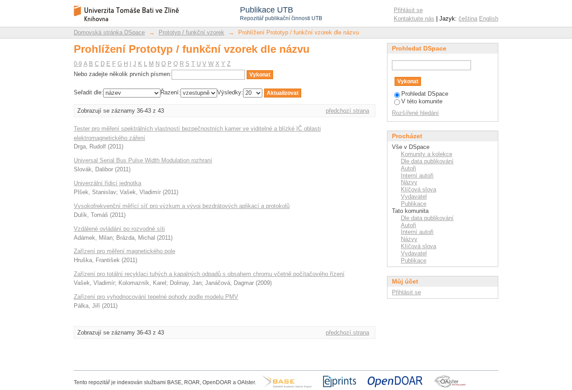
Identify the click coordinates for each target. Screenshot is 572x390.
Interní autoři (417, 175)
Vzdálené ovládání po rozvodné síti (119, 228)
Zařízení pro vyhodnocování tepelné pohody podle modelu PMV (156, 296)
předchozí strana (347, 110)
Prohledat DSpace (424, 93)
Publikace (413, 203)
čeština (467, 18)
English (488, 18)
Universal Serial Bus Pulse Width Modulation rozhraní (143, 160)
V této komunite (421, 101)
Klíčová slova (418, 189)
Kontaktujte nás (414, 18)
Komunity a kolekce (426, 154)
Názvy (409, 182)
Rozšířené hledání (415, 113)
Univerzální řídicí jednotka (107, 183)
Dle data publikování (427, 161)
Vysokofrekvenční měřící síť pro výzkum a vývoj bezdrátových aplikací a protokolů (182, 206)
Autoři (408, 168)
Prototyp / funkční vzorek (191, 32)
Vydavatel (414, 196)
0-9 (78, 63)
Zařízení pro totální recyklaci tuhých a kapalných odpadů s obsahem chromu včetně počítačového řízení (209, 274)
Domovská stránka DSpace (109, 32)
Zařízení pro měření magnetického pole (124, 251)
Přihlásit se (408, 10)
